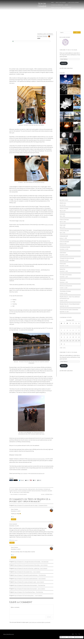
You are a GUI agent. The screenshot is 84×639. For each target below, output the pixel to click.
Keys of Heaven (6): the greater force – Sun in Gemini (27, 572)
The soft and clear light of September (69, 309)
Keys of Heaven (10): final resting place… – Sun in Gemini (28, 595)
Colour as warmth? (64, 241)
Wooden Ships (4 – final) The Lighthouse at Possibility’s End (70, 297)
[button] (66, 79)
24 (64, 340)
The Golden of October (65, 291)
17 (64, 337)
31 (64, 344)
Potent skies (63, 263)
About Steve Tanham (61, 2)
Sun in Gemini (42, 5)
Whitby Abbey (26, 492)
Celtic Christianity (39, 489)
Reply (13, 519)
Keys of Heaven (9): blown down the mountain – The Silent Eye (29, 585)
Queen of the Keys (64, 219)
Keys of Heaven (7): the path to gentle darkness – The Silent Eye (30, 575)
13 (73, 333)
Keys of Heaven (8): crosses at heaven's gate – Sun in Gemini (29, 582)
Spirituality (49, 490)
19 (70, 337)
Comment (49, 616)
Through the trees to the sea (67, 258)
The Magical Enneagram (57, 4)
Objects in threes (64, 208)
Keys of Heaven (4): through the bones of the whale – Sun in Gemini (31, 565)
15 (79, 333)
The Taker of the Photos (66, 274)
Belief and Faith (31, 489)
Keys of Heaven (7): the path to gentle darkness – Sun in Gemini (30, 578)
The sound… (63, 280)
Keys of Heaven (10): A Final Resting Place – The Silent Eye (28, 592)
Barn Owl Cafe (47, 136)
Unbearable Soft (64, 236)
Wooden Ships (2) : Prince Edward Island (69, 304)
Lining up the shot (64, 230)
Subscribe (63, 63)
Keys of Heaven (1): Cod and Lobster (19, 494)
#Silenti (16, 489)
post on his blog (49, 224)
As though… (62, 214)
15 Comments (50, 33)
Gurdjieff (29, 490)
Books (66, 4)
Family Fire (62, 269)
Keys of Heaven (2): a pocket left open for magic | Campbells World (30, 505)
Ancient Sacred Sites (23, 489)
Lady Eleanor (63, 252)
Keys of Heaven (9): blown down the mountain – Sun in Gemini (29, 588)
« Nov (61, 347)
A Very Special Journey (73, 2)
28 (76, 340)
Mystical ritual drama (36, 490)
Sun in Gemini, (24, 473)
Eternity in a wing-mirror (66, 285)
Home (52, 2)
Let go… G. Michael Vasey (46, 494)
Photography (44, 490)
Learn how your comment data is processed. (39, 622)
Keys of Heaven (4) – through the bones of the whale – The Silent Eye (31, 561)
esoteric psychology (22, 490)
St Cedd (21, 492)
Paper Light (62, 225)
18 (67, 337)
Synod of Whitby (23, 233)
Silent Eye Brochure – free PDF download (61, 7)
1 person (15, 540)
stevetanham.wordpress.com (37, 473)
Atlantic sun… (63, 203)
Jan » (64, 347)
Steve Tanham (43, 36)
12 (70, 333)
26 (70, 340)
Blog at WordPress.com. (8, 634)
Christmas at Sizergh (65, 247)
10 (64, 333)
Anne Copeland (13, 524)
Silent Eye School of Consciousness (36, 459)
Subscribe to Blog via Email (68, 50)
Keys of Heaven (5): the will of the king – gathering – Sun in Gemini (30, 568)
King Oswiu (16, 492)
